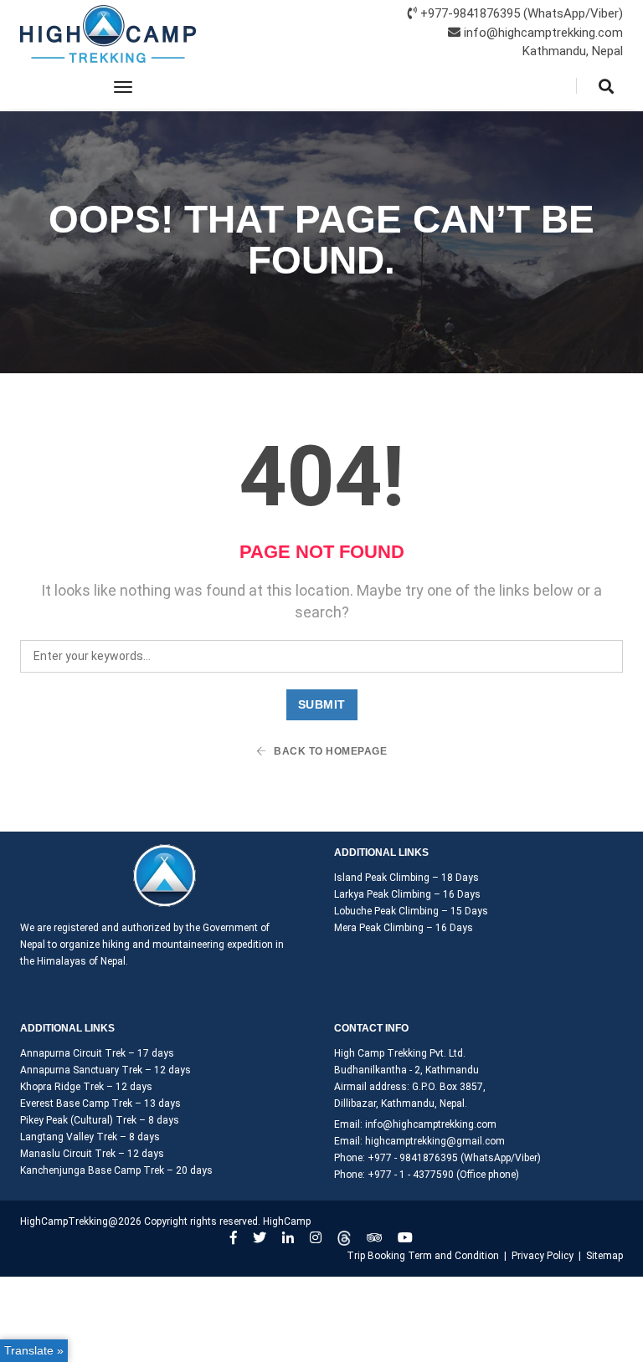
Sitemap (604, 1256)
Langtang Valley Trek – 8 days (90, 1137)
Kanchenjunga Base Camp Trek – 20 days (116, 1170)
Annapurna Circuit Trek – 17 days (97, 1053)
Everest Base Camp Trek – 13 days (100, 1103)
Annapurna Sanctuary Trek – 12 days (105, 1070)
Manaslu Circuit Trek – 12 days (92, 1154)
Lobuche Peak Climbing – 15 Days (411, 911)
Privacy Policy (543, 1256)
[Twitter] (259, 1238)
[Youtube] (405, 1238)
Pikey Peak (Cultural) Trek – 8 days (99, 1120)
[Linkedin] (288, 1238)
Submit (322, 704)
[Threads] (344, 1238)
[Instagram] (316, 1238)
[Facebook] (233, 1238)
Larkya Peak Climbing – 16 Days (407, 894)
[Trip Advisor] (374, 1238)
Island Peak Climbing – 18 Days (406, 877)
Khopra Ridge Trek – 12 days (86, 1087)
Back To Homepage (329, 751)
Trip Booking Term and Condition (423, 1256)
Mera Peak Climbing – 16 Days (403, 928)
